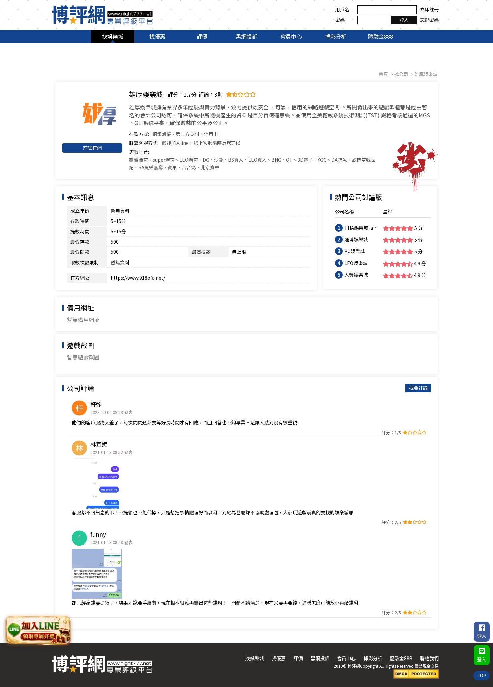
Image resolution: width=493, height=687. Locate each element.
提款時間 (79, 231)
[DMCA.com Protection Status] (416, 673)
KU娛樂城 (354, 251)
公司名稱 (344, 211)
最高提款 (201, 251)
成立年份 (79, 210)
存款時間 (79, 221)
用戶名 (342, 9)
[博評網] (102, 14)
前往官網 (92, 147)
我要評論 (418, 387)
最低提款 (79, 251)
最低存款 (79, 241)
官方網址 (79, 277)
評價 (202, 36)
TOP (481, 675)
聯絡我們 (429, 658)
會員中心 (291, 36)
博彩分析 (335, 36)
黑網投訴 (246, 36)
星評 (387, 211)
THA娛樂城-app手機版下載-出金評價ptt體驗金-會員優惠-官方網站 (361, 228)
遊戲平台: (139, 151)
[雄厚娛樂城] (92, 114)
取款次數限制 (84, 262)
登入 (404, 19)
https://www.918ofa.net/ (138, 277)
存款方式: (139, 134)
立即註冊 (429, 9)
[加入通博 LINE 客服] (38, 629)
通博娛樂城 (356, 239)
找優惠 (157, 36)
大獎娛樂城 (356, 274)
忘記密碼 (429, 19)
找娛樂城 (112, 36)
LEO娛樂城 (356, 263)
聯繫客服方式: (143, 142)
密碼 (340, 19)
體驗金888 (380, 36)
